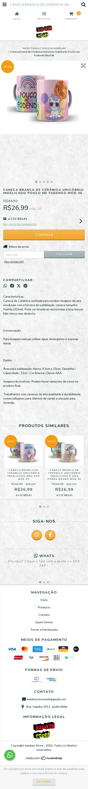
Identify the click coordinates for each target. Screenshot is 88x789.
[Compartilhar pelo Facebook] (12, 286)
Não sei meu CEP (14, 261)
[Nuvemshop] (44, 759)
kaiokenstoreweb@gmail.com (46, 699)
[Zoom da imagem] (83, 65)
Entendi (44, 781)
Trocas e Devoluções (44, 629)
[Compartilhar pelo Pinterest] (25, 286)
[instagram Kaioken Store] (36, 535)
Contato (44, 614)
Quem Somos (44, 622)
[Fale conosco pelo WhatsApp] (9, 755)
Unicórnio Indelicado (54, 48)
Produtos (44, 607)
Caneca (35, 48)
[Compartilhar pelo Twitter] (19, 286)
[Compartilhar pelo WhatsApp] (5, 286)
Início (25, 48)
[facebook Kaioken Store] (50, 535)
